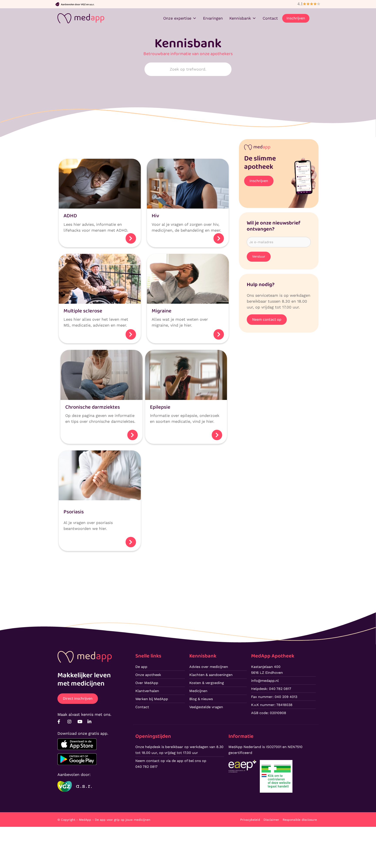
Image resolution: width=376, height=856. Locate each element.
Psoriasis (74, 512)
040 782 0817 (146, 767)
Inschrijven (296, 18)
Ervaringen (213, 18)
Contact (270, 18)
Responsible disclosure (300, 819)
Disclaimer (271, 819)
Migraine (161, 311)
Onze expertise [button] (177, 18)
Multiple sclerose (83, 311)
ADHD (70, 216)
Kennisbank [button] (240, 18)
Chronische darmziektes (92, 407)
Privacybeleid (250, 819)
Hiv (155, 216)
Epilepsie (160, 407)
